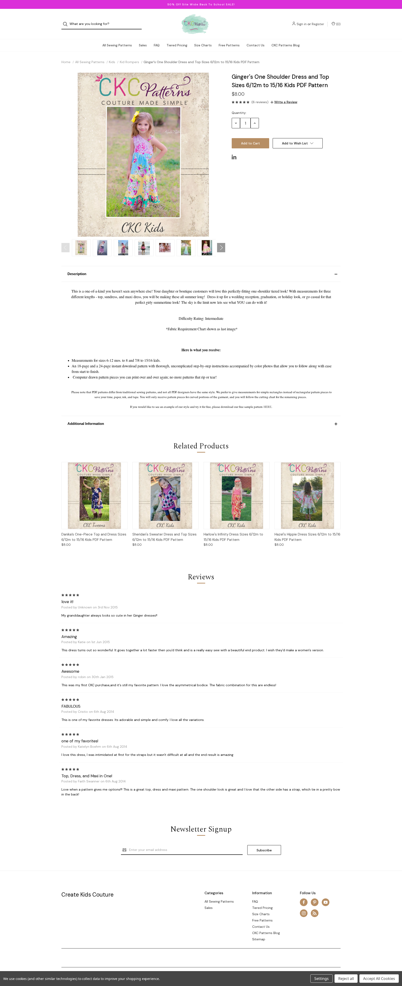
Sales (143, 45)
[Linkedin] (234, 157)
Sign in (302, 24)
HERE (267, 407)
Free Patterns (229, 45)
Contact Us (256, 45)
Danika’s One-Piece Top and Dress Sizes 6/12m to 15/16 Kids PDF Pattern (93, 537)
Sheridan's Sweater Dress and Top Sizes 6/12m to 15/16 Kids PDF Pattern (164, 537)
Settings (321, 978)
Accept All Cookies (379, 978)
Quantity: (239, 113)
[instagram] (304, 913)
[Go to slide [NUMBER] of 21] (65, 247)
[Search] (66, 24)
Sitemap (258, 939)
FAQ (157, 45)
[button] (201, 274)
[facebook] (304, 902)
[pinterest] (315, 902)
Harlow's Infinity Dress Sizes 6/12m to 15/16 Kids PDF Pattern (233, 537)
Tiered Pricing (177, 45)
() (338, 24)
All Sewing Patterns (117, 45)
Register (318, 24)
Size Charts (203, 45)
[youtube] (326, 902)
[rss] (315, 913)
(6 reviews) (259, 102)
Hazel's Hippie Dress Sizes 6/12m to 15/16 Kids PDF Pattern (307, 537)
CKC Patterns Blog (285, 45)
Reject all (346, 978)
